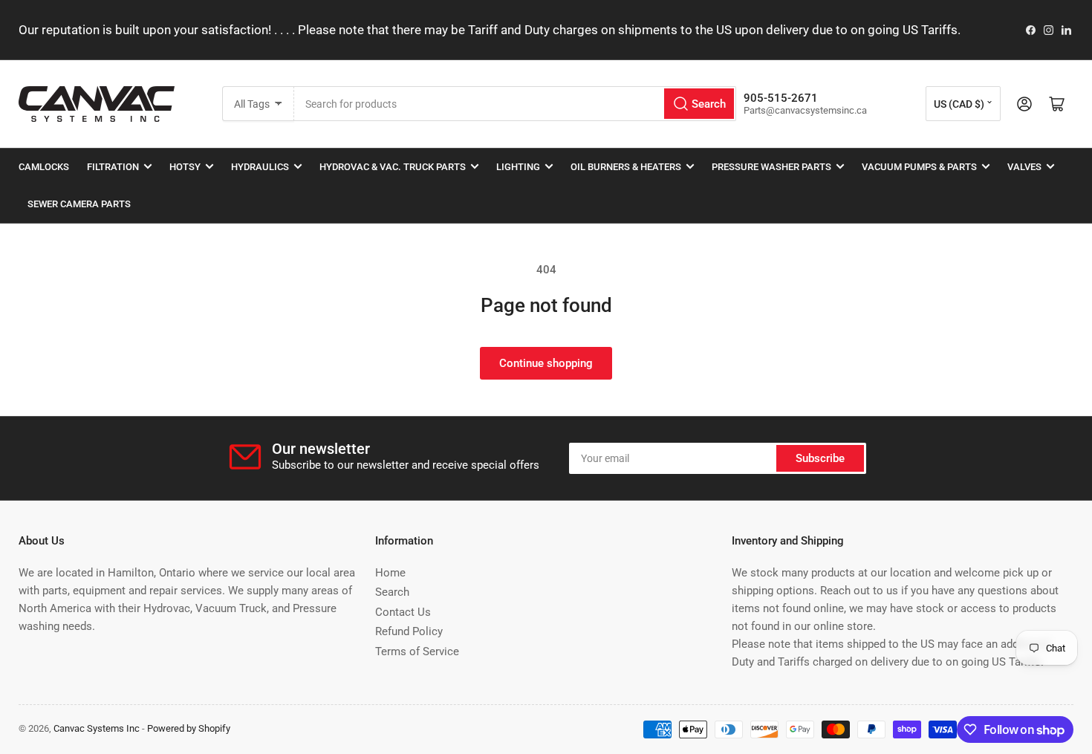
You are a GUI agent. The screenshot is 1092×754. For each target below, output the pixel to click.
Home (390, 572)
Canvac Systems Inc (96, 728)
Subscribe (820, 458)
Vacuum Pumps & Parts (919, 166)
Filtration (113, 166)
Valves (1024, 166)
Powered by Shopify (188, 728)
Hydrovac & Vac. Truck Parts (392, 166)
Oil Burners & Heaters (626, 166)
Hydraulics (260, 166)
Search (392, 592)
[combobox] (515, 103)
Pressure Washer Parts (771, 166)
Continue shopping (546, 363)
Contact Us (403, 612)
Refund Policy (409, 631)
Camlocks (44, 166)
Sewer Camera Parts (79, 203)
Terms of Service (417, 651)
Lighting (518, 166)
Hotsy (185, 166)
